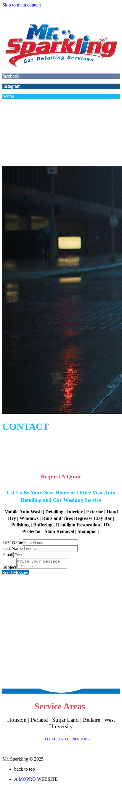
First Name (12, 542)
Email (7, 554)
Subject (9, 567)
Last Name (12, 548)
